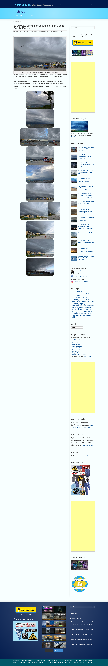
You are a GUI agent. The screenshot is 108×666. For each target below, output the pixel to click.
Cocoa (82, 293)
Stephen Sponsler (77, 353)
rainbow (73, 305)
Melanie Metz (87, 356)
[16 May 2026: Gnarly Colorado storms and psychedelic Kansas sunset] (74, 251)
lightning (75, 299)
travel (90, 313)
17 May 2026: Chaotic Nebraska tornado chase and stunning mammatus (86, 242)
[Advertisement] (82, 87)
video (79, 315)
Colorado (87, 293)
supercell (78, 311)
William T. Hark (76, 339)
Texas (84, 311)
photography (45, 31)
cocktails (78, 293)
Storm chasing (19, 31)
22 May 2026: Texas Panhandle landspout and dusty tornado (85, 211)
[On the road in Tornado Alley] (74, 235)
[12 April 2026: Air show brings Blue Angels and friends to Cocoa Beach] (74, 258)
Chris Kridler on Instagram (81, 281)
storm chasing (91, 4)
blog (84, 4)
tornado (75, 313)
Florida (40, 31)
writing (74, 317)
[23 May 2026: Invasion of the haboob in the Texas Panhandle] (74, 204)
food (84, 295)
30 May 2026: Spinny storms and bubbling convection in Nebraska (86, 172)
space (81, 307)
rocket (77, 305)
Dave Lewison (76, 344)
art (72, 292)
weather (89, 315)
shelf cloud (53, 31)
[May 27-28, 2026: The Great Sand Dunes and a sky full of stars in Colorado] (74, 188)
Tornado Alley (83, 313)
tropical (73, 315)
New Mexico (82, 301)
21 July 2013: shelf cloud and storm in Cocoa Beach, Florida (39, 27)
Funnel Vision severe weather (82, 276)
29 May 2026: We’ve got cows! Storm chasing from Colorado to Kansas (85, 180)
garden (87, 295)
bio (79, 4)
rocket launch (83, 305)
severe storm (90, 305)
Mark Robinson (76, 349)
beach (27, 31)
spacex (74, 309)
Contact (73, 612)
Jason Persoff (76, 348)
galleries (68, 4)
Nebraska (75, 301)
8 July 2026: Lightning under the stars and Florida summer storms (86, 164)
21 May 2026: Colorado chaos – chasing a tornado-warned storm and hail (86, 218)
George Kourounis (77, 342)
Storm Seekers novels (88, 445)
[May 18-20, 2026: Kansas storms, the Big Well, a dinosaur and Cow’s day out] (74, 227)
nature (87, 299)
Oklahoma (90, 301)
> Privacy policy (74, 613)
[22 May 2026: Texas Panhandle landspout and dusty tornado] (74, 212)
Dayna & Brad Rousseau (79, 354)
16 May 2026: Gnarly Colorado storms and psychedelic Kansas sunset (85, 250)
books (61, 4)
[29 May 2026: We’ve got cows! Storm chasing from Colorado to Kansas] (74, 181)
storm (58, 31)
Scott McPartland (77, 346)
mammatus (82, 299)
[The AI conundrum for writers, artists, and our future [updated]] (74, 150)
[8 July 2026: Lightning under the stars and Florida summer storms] (74, 165)
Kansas (79, 297)
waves (84, 315)
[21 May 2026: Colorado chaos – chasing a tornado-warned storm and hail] (74, 220)
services (74, 4)
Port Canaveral (89, 303)
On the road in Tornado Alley (85, 232)
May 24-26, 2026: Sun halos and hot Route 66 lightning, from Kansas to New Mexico (85, 195)
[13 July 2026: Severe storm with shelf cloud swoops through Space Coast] (74, 157)
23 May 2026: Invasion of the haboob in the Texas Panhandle (86, 203)
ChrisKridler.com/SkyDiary (78, 136)
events (73, 296)
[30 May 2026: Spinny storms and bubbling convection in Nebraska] (74, 173)
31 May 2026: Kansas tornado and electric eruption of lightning (85, 629)
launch (85, 297)
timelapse (91, 311)
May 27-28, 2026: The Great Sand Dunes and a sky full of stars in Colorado (86, 187)
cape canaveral (86, 292)
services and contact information (85, 455)
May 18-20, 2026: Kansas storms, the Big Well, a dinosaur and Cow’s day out (85, 226)
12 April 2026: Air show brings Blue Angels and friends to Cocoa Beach (86, 257)
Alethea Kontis (76, 341)
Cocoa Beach (33, 31)
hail (90, 296)
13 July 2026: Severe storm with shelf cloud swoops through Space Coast (85, 156)
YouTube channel (79, 271)
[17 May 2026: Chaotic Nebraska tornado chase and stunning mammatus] (74, 243)
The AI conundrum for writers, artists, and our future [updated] (86, 148)
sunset (73, 311)
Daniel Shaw (75, 351)
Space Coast (88, 307)
